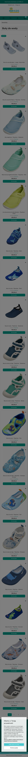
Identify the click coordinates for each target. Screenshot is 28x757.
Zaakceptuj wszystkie (14, 744)
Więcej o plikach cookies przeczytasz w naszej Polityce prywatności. (13, 740)
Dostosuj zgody (14, 747)
